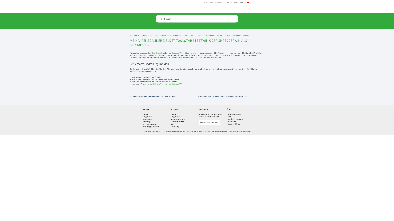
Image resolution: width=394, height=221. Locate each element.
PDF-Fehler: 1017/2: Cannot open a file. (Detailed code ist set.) (221, 97)
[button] (221, 131)
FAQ (172, 124)
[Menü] (224, 8)
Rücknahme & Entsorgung (235, 119)
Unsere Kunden (231, 121)
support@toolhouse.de (178, 119)
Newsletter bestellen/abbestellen (209, 122)
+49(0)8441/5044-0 (149, 117)
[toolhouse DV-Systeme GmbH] (160, 6)
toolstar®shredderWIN (180, 35)
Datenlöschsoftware (162, 35)
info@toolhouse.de (149, 119)
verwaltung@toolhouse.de (151, 127)
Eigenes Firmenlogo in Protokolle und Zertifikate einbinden (154, 97)
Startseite (133, 35)
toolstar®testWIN (156, 53)
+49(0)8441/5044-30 (149, 124)
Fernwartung (175, 127)
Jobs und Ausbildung (233, 124)
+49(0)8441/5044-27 (177, 117)
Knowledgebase (146, 35)
